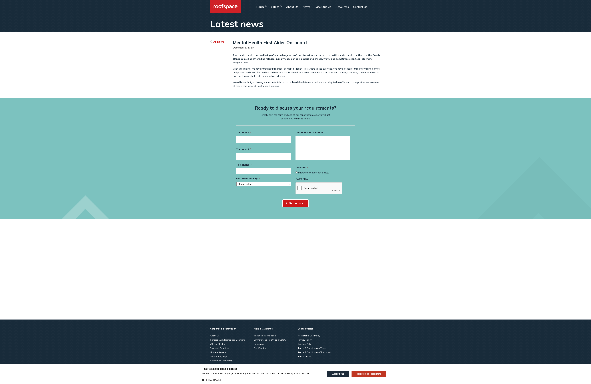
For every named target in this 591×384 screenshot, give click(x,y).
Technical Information (265, 335)
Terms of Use (304, 356)
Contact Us (360, 7)
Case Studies (322, 7)
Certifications (260, 348)
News (306, 7)
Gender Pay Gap (218, 356)
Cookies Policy (305, 344)
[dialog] (295, 374)
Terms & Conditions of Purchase (314, 352)
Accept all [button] (338, 374)
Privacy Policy (305, 339)
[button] (262, 380)
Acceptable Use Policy (221, 360)
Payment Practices (219, 348)
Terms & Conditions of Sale (312, 348)
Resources (342, 7)
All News (218, 41)
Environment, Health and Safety (270, 339)
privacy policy (321, 172)
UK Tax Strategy (218, 344)
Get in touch (297, 203)
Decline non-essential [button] (368, 374)
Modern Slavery (218, 352)
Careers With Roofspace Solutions (227, 339)
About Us (292, 7)
